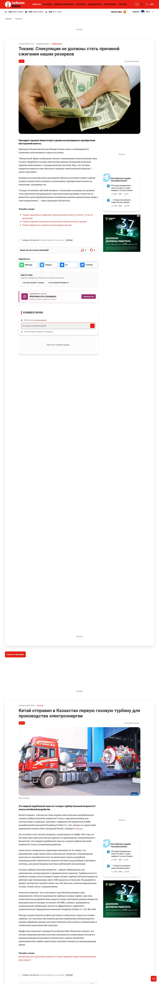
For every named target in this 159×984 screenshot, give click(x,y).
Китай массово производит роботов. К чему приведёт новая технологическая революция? (57, 958)
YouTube (122, 4)
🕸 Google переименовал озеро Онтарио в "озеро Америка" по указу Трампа (122, 188)
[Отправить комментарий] (92, 326)
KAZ (152, 4)
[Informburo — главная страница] (15, 4)
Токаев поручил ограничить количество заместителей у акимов (54, 221)
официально (57, 44)
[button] (143, 12)
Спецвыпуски (94, 4)
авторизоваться (40, 320)
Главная (8, 19)
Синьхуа (78, 828)
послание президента (59, 283)
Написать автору (132, 61)
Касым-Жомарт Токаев (34, 283)
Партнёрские (110, 4)
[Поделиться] (154, 979)
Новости (36, 4)
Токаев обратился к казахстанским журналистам (46, 225)
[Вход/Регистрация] (146, 4)
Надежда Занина (42, 44)
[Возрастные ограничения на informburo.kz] (136, 4)
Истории (47, 4)
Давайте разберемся (63, 4)
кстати (40, 705)
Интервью (80, 4)
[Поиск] (141, 4)
